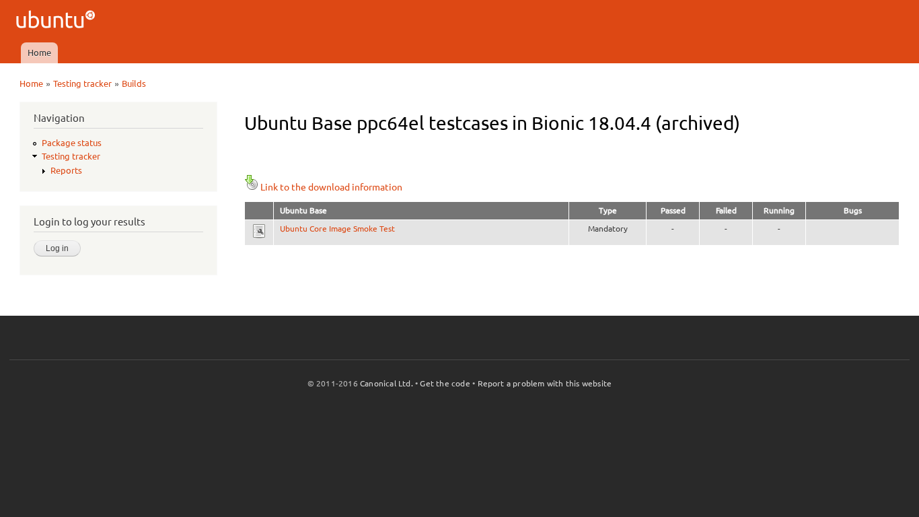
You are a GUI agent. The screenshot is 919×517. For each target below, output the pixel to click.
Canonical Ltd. (386, 383)
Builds (134, 83)
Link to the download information (331, 187)
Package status (72, 142)
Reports (66, 170)
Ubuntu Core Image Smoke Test (337, 228)
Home (39, 52)
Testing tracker (82, 83)
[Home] (57, 21)
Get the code (445, 383)
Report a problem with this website (545, 383)
